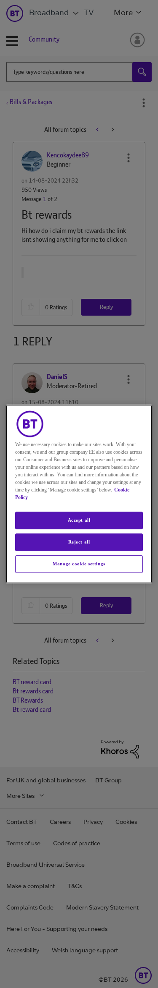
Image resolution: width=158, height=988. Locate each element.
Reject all (79, 541)
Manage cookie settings (79, 563)
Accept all (79, 520)
